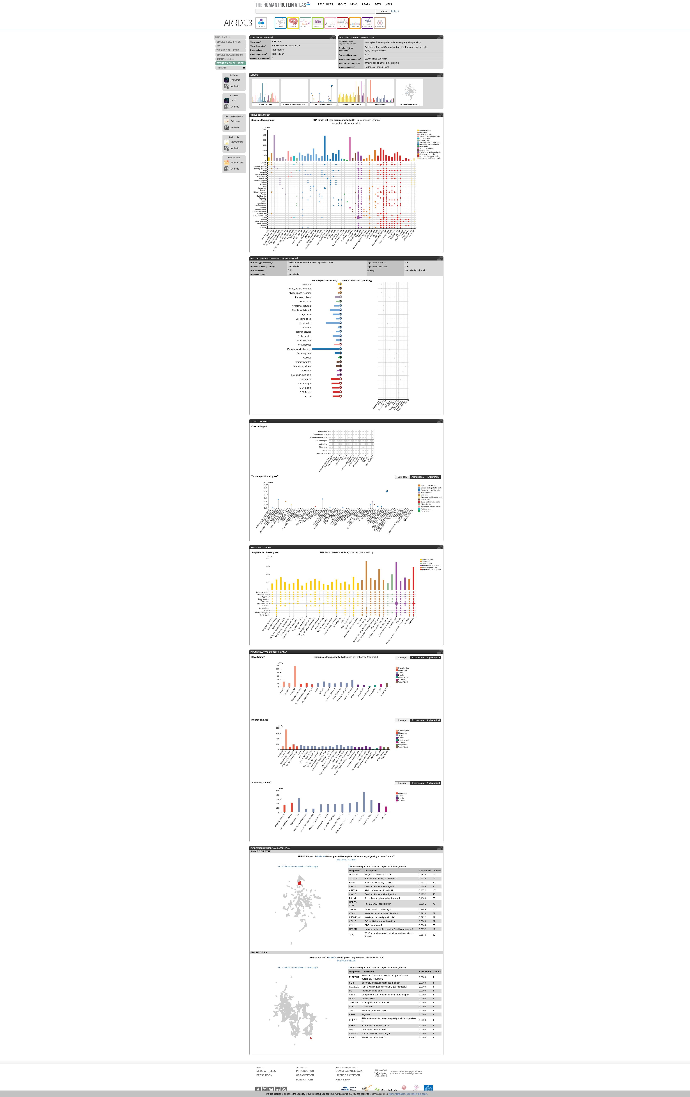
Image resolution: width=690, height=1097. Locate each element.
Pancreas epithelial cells (299, 349)
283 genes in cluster (346, 859)
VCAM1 (353, 913)
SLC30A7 (354, 878)
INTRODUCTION (305, 1071)
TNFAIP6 (353, 1002)
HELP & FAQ (343, 1079)
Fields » (395, 11)
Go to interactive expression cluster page (298, 866)
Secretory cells (304, 353)
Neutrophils (305, 379)
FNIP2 (352, 882)
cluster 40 (321, 856)
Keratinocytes (304, 345)
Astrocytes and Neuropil (299, 288)
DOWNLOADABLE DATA (349, 1071)
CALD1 (352, 1006)
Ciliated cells (305, 301)
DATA (378, 4)
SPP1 (352, 1010)
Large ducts (305, 314)
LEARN (366, 4)
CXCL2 (352, 886)
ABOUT (341, 4)
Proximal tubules (303, 332)
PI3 (350, 990)
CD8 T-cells (305, 392)
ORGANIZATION (305, 1075)
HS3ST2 (353, 929)
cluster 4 (332, 957)
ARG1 (352, 1014)
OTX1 (352, 1029)
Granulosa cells (303, 340)
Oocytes (307, 357)
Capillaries (306, 370)
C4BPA (352, 994)
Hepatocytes (305, 323)
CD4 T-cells (305, 388)
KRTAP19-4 (355, 917)
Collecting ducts (303, 319)
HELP (389, 4)
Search (383, 11)
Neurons (307, 284)
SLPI (351, 983)
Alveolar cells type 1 (301, 306)
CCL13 (352, 921)
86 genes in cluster (346, 960)
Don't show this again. (417, 1094)
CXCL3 (352, 894)
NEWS (354, 4)
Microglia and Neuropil (300, 293)
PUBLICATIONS (304, 1079)
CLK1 (352, 925)
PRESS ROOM (264, 1075)
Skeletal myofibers (302, 366)
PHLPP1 (353, 1020)
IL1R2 (352, 1025)
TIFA (351, 935)
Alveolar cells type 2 (301, 310)
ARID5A (353, 890)
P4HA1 (352, 898)
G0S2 (352, 998)
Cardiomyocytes (303, 362)
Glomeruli (306, 327)
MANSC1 (353, 1033)
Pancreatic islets (303, 297)
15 (349, 866)
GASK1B (353, 874)
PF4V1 (352, 1037)
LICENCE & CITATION (348, 1075)
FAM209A (354, 987)
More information (397, 1094)
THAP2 (352, 909)
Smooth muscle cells (301, 375)
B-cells (308, 396)
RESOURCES (325, 4)
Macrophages (304, 383)
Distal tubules (304, 336)
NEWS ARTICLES (266, 1071)
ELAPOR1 (354, 977)
